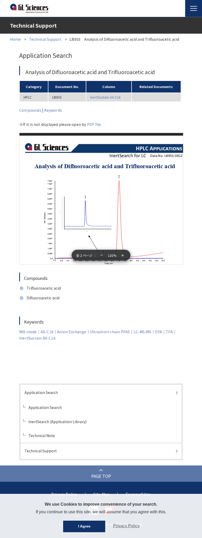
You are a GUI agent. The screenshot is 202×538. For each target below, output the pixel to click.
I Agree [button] (84, 526)
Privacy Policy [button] (126, 526)
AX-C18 (47, 331)
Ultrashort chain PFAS (110, 331)
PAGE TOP (101, 476)
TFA (169, 331)
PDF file (94, 124)
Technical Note (41, 435)
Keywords (53, 110)
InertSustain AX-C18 (105, 97)
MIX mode (28, 331)
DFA (158, 331)
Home (15, 39)
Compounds (30, 110)
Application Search (41, 392)
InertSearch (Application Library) (57, 421)
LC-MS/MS (143, 331)
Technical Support (45, 39)
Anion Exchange (71, 331)
